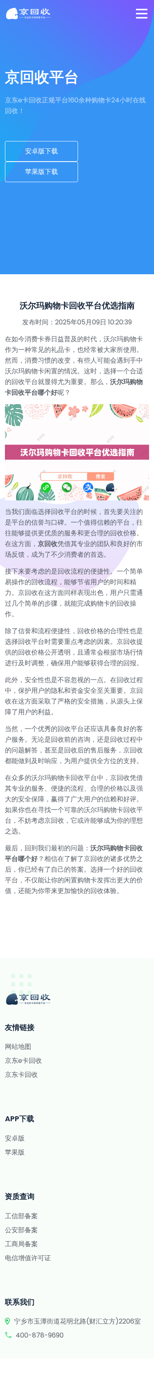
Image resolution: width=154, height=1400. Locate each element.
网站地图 (18, 1046)
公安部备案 (21, 1230)
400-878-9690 (40, 1335)
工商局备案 (21, 1244)
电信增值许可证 (28, 1258)
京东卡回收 (21, 1074)
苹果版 (15, 1152)
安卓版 (15, 1138)
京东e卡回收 (23, 1060)
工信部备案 (21, 1216)
